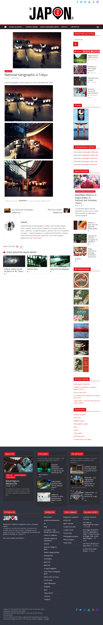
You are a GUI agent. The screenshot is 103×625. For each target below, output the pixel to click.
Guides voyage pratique (51, 552)
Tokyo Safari (37, 238)
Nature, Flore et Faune (51, 577)
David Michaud (36, 617)
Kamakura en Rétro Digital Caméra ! (92, 69)
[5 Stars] (26, 200)
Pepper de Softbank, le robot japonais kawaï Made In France (57, 497)
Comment (96, 51)
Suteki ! (76, 430)
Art (45, 523)
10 (90, 244)
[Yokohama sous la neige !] (81, 77)
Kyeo (23, 611)
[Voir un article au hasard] (97, 27)
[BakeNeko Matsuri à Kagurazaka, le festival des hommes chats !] (87, 176)
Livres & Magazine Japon (49, 27)
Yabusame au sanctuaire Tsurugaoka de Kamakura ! (92, 239)
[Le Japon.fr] (5, 27)
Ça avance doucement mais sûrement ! (93, 91)
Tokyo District (11, 477)
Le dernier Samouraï (89, 517)
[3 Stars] (22, 200)
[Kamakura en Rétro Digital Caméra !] (81, 65)
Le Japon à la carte (69, 527)
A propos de (74, 27)
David (7, 78)
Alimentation (48, 517)
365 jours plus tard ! (80, 392)
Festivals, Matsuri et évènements (85, 191)
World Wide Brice (79, 436)
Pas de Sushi (48, 580)
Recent (87, 51)
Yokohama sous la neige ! (93, 79)
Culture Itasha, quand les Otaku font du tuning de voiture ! (57, 484)
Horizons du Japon (80, 414)
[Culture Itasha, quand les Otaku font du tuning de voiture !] (43, 480)
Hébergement (48, 555)
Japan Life (8, 71)
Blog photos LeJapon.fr (70, 517)
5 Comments (92, 59)
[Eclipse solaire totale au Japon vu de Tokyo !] (14, 257)
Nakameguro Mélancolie (90, 152)
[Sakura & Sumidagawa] (60, 257)
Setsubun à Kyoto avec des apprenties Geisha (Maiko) (93, 226)
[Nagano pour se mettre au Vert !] (81, 54)
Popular (79, 51)
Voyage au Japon (15, 27)
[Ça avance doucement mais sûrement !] (81, 88)
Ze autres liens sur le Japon (82, 439)
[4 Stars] (24, 200)
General (46, 544)
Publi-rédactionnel (50, 583)
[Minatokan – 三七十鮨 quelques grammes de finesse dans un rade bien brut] (76, 477)
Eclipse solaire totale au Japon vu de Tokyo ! (14, 270)
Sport (45, 590)
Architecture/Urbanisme (51, 520)
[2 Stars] (21, 200)
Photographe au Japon (81, 424)
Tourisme (47, 596)
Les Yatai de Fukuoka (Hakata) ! (22, 211)
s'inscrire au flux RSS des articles (13, 613)
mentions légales (37, 619)
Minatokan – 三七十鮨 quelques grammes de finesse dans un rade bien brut (90, 481)
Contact (64, 27)
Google (46, 619)
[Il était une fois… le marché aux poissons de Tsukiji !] (76, 491)
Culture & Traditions (50, 535)
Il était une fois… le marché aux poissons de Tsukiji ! (90, 495)
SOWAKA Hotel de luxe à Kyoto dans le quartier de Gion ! (90, 469)
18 (6, 274)
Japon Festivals (68, 523)
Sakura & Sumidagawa (59, 269)
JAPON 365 (77, 418)
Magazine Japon (79, 421)
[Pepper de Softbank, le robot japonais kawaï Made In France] (43, 493)
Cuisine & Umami (31, 27)
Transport (47, 599)
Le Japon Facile (68, 530)
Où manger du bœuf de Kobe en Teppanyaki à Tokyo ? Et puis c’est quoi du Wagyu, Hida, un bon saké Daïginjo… (91, 534)
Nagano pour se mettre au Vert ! (93, 57)
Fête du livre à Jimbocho (55, 211)
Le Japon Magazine (20, 475)
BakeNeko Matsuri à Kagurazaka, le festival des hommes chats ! (86, 198)
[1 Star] (19, 200)
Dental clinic (32, 269)
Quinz (75, 427)
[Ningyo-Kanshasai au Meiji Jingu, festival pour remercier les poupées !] (80, 248)
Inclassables (48, 559)
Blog (45, 527)
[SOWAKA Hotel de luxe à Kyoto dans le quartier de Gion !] (76, 466)
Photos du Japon (68, 540)
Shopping (47, 587)
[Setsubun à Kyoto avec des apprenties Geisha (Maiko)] (80, 222)
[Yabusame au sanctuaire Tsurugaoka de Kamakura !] (80, 235)
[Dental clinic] (37, 257)
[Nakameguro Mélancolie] (18, 458)
